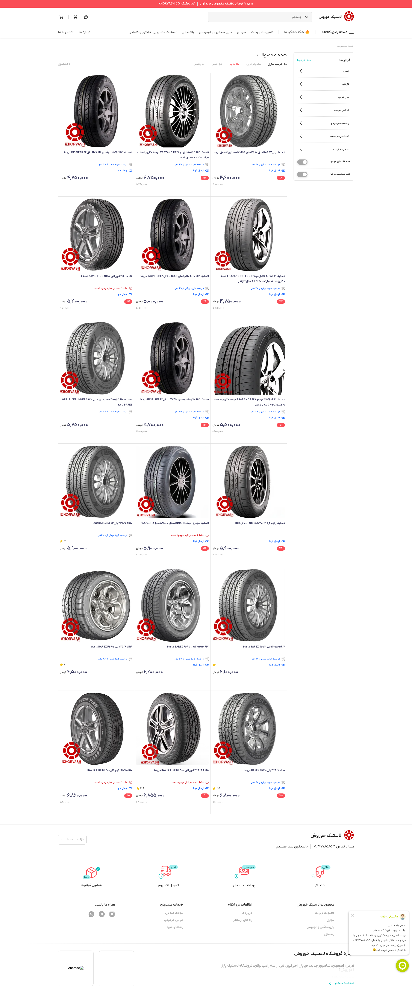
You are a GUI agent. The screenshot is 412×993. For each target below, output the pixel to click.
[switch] (302, 162)
